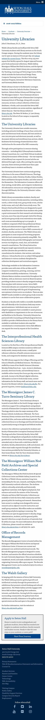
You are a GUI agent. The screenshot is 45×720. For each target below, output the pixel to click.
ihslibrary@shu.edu (28, 386)
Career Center (7, 676)
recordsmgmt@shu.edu (11, 567)
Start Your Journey (22, 636)
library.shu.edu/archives (10, 527)
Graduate (11, 31)
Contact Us (6, 666)
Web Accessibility (8, 681)
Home (4, 31)
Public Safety (7, 690)
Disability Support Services (12, 693)
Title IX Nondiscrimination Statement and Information (22, 664)
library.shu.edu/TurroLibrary (20, 455)
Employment (7, 698)
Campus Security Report (11, 695)
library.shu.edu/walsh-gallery (12, 608)
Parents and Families (9, 673)
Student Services (8, 671)
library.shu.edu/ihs (30, 383)
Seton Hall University (11, 648)
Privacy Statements (9, 661)
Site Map (5, 683)
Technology (6, 678)
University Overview (23, 31)
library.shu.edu (7, 113)
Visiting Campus (8, 688)
